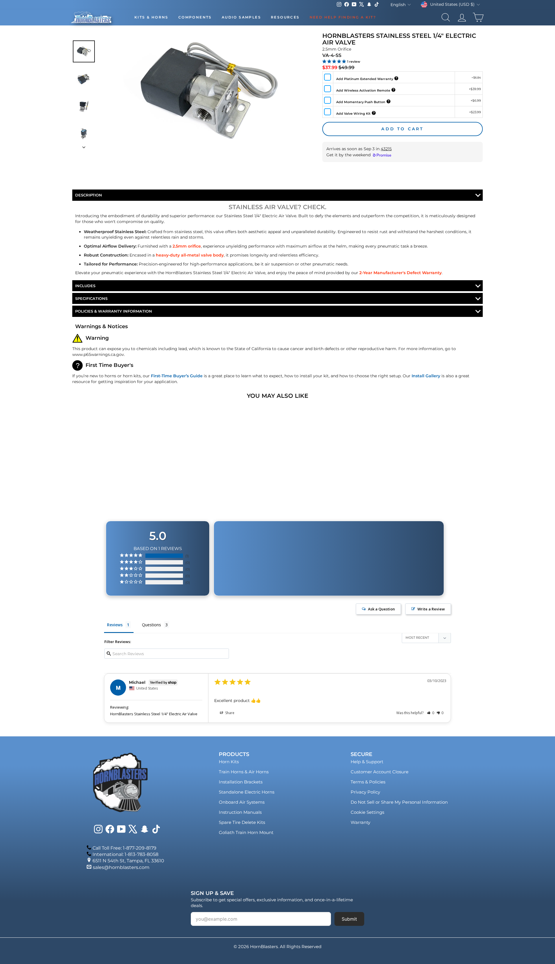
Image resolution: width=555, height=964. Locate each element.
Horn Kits (229, 761)
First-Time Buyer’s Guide (177, 375)
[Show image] (84, 51)
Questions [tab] (151, 624)
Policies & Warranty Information (113, 311)
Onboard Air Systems (241, 802)
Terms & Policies (368, 782)
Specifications (91, 298)
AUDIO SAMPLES (241, 17)
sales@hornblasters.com (121, 867)
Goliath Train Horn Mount (246, 832)
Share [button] (229, 712)
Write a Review (431, 609)
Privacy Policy (365, 792)
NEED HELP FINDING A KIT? (343, 17)
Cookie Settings (367, 812)
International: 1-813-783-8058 (125, 854)
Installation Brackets (240, 782)
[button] (430, 712)
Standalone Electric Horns (246, 792)
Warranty (360, 822)
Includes (85, 285)
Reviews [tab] (115, 624)
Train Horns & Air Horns (244, 771)
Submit (349, 919)
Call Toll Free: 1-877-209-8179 (124, 848)
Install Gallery (426, 375)
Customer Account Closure (379, 771)
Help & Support (367, 761)
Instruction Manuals (240, 812)
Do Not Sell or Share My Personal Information (399, 802)
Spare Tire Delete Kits (242, 822)
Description (88, 195)
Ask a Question (381, 609)
